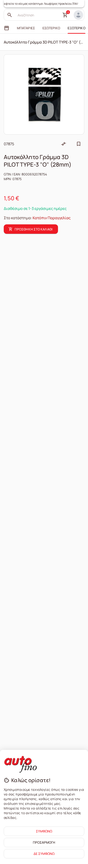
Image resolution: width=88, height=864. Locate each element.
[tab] (6, 28)
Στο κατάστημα (17, 217)
